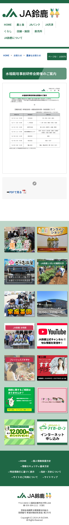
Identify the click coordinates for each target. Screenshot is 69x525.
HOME (8, 24)
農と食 (20, 24)
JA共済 (49, 24)
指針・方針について (51, 471)
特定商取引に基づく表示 (22, 471)
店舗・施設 (23, 31)
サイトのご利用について (25, 477)
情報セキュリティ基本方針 (35, 466)
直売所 (38, 31)
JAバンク (34, 24)
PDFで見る (15, 192)
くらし (8, 31)
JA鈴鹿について (13, 38)
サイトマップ (51, 477)
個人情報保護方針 (42, 460)
